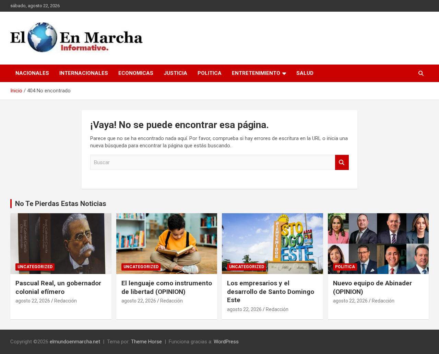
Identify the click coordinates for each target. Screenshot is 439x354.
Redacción (65, 301)
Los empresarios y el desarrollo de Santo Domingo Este (270, 291)
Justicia (175, 73)
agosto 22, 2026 (32, 301)
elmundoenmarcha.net (75, 342)
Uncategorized (34, 266)
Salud (304, 73)
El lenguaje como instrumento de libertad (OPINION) (166, 287)
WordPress (226, 342)
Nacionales (32, 73)
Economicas (135, 73)
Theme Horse (146, 342)
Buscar (342, 162)
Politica (210, 73)
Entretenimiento (256, 73)
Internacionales (83, 73)
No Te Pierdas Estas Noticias (60, 203)
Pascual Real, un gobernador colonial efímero (58, 287)
